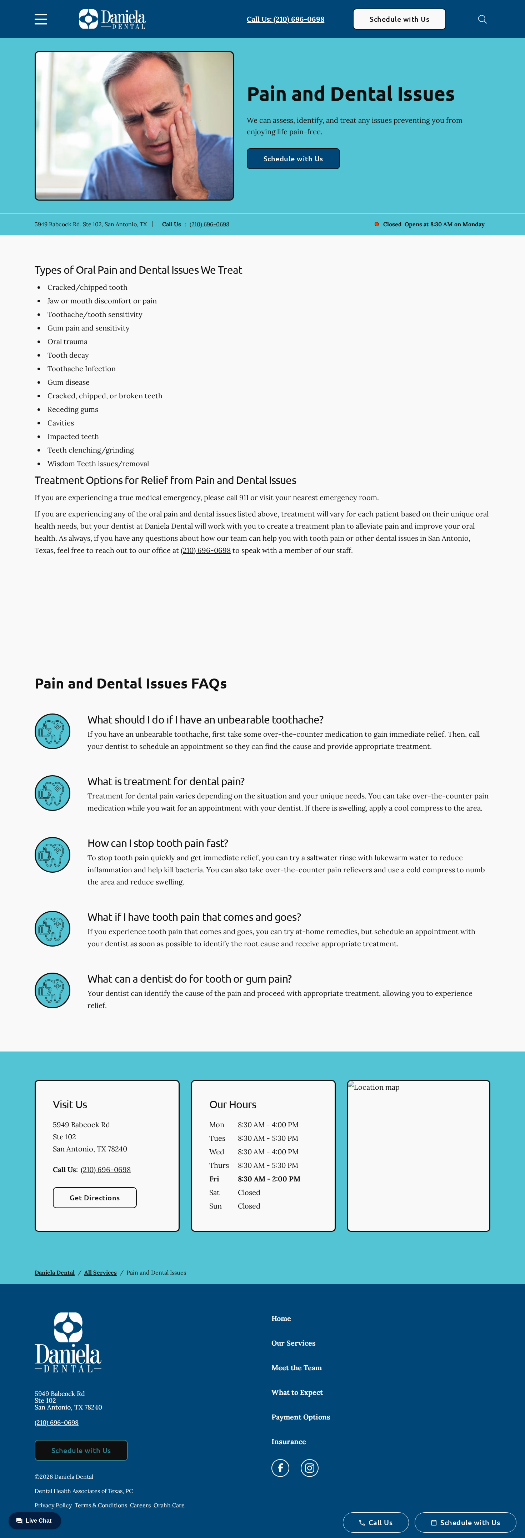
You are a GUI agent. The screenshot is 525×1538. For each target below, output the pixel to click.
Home (281, 1318)
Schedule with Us (399, 19)
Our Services (293, 1342)
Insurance (288, 1441)
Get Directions (95, 1197)
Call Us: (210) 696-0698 (285, 19)
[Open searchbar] (482, 19)
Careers (140, 1505)
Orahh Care (169, 1505)
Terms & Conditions (101, 1505)
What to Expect (297, 1392)
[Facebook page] (280, 1468)
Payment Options (300, 1416)
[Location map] (418, 1156)
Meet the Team (296, 1367)
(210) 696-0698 (209, 224)
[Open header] (42, 19)
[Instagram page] (310, 1468)
